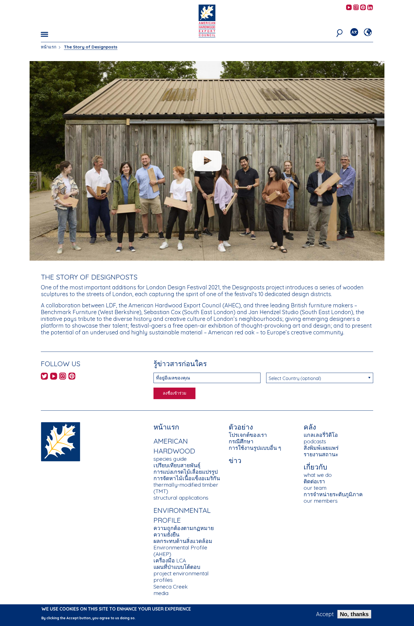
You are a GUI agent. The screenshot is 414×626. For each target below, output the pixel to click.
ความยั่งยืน (166, 534)
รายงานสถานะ (321, 454)
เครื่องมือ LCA (169, 560)
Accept (325, 614)
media (160, 593)
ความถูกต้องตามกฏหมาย (183, 528)
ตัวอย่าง (241, 426)
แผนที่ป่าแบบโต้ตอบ (176, 567)
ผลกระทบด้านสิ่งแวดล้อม (182, 541)
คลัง (310, 426)
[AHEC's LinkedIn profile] (370, 7)
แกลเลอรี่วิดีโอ (321, 435)
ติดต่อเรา (314, 481)
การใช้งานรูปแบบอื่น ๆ (255, 447)
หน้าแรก (48, 47)
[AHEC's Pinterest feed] (363, 7)
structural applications (180, 497)
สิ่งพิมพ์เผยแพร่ (321, 447)
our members (321, 500)
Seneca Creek (170, 586)
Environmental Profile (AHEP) (180, 550)
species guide (170, 458)
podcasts (315, 441)
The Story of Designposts (90, 47)
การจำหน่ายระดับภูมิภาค (333, 494)
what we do (318, 474)
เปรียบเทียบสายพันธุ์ (177, 465)
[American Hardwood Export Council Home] (207, 20)
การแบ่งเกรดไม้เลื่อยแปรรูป (185, 471)
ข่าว (235, 460)
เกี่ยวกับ (315, 466)
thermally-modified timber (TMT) (185, 488)
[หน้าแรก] (60, 441)
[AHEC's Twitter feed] (44, 377)
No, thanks (354, 614)
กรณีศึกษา (241, 441)
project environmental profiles (181, 576)
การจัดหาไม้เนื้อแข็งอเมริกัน (186, 478)
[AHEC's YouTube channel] (349, 7)
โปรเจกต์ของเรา (248, 435)
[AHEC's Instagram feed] (356, 7)
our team (315, 487)
